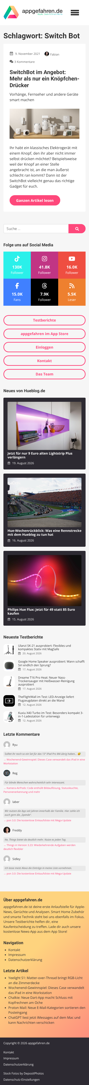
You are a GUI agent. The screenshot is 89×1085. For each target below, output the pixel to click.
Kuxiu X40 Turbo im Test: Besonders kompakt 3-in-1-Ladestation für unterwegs (50, 714)
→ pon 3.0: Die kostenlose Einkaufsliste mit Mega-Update (37, 820)
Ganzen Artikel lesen (35, 200)
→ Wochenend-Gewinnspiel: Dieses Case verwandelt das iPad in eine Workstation (44, 761)
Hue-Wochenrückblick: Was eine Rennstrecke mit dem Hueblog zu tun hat (44, 533)
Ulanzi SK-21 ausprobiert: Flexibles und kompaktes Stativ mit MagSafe (44, 647)
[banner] (33, 12)
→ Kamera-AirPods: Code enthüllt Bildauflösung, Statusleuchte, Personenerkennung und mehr (40, 790)
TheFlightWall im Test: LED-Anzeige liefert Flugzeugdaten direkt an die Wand (46, 698)
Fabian (54, 54)
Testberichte (44, 320)
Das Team (44, 374)
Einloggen (44, 347)
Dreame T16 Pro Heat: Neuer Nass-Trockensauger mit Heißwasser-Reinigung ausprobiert (46, 681)
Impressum (17, 955)
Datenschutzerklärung (25, 960)
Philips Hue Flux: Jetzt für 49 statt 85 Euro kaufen (41, 612)
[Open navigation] (75, 12)
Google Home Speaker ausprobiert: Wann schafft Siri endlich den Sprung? (51, 663)
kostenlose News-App (19, 932)
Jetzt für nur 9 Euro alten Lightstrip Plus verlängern (40, 456)
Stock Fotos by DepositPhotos (23, 1073)
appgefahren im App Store (44, 333)
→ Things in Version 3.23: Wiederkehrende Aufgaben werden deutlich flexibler (39, 847)
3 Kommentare (24, 62)
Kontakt (44, 360)
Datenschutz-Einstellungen (21, 1079)
